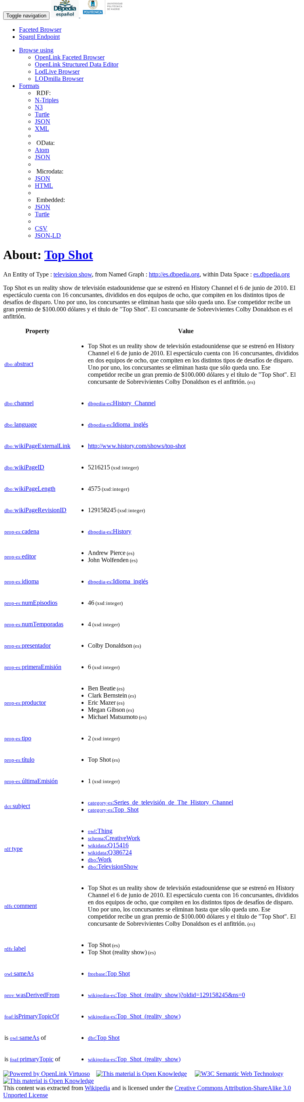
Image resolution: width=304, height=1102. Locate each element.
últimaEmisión (31, 781)
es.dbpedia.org (271, 274)
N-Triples (47, 100)
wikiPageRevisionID (35, 510)
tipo (17, 738)
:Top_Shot (113, 809)
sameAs (19, 973)
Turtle (42, 114)
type (13, 848)
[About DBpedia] (65, 15)
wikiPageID (24, 467)
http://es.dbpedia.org (174, 274)
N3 (39, 107)
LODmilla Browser (59, 78)
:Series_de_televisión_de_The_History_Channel (160, 802)
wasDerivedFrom (31, 994)
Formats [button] (29, 85)
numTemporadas (33, 624)
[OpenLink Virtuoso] (46, 1073)
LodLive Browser (57, 71)
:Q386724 (110, 852)
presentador (27, 645)
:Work (100, 859)
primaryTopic (31, 1059)
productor (25, 702)
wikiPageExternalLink (37, 445)
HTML (44, 185)
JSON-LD (48, 235)
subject (17, 806)
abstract (18, 363)
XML (42, 128)
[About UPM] (104, 15)
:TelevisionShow (113, 866)
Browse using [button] (36, 50)
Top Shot (68, 255)
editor (20, 556)
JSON (42, 121)
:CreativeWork (114, 838)
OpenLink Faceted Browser (69, 57)
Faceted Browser (40, 29)
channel (19, 403)
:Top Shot (109, 973)
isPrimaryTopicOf (31, 1016)
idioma (21, 581)
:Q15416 (108, 845)
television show (72, 274)
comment (20, 905)
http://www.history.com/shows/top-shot (137, 445)
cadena (21, 531)
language (20, 424)
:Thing (100, 830)
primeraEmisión (32, 666)
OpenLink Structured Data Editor (76, 64)
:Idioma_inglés (118, 424)
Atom (42, 150)
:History (109, 531)
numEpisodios (30, 602)
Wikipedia (97, 1088)
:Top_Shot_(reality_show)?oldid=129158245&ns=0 (166, 994)
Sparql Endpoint (39, 36)
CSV (41, 228)
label (15, 948)
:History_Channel (122, 403)
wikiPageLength (29, 488)
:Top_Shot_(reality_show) (134, 1016)
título (19, 759)
